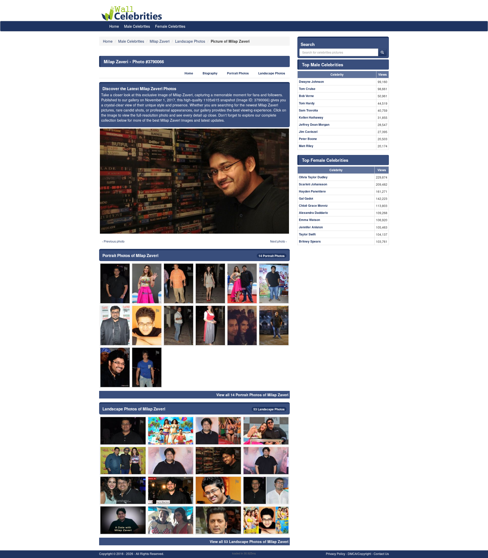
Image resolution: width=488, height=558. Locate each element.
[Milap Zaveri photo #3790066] (218, 460)
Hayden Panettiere (312, 191)
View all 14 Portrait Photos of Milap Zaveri (252, 394)
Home (114, 26)
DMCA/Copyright (359, 553)
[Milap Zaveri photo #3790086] (242, 283)
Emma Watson (309, 219)
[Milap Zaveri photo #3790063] (170, 490)
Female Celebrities (170, 26)
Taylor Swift (307, 234)
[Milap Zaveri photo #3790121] (115, 325)
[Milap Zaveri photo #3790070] (218, 520)
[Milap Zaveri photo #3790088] (178, 283)
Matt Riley (306, 146)
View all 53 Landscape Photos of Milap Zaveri (249, 541)
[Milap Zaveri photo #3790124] (273, 283)
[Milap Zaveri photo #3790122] (115, 367)
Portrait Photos (238, 73)
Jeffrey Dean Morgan (314, 124)
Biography (210, 73)
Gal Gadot (306, 198)
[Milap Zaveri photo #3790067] (218, 430)
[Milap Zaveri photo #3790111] (273, 325)
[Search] (382, 52)
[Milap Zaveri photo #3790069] (123, 490)
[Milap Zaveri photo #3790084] (178, 325)
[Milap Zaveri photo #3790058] (123, 430)
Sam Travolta (308, 110)
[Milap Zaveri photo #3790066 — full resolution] (194, 181)
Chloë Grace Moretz (313, 205)
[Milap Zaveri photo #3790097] (210, 283)
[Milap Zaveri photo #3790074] (123, 460)
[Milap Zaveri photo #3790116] (146, 283)
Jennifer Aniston (311, 227)
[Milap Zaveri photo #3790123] (242, 325)
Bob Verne (306, 95)
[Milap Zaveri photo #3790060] (218, 490)
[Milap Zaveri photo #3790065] (115, 283)
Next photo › (278, 241)
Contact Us (381, 553)
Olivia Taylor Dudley (313, 177)
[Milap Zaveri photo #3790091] (266, 520)
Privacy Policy (335, 553)
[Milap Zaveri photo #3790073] (266, 430)
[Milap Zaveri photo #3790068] (266, 460)
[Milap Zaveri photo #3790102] (170, 430)
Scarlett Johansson (313, 184)
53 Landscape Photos (269, 409)
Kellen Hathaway (311, 117)
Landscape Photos (271, 73)
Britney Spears (310, 241)
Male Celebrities (137, 26)
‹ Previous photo (113, 241)
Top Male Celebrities (322, 64)
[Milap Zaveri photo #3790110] (146, 367)
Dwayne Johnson (311, 81)
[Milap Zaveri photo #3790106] (210, 325)
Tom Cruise (307, 88)
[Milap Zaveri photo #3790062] (170, 520)
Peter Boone (308, 138)
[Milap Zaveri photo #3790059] (170, 460)
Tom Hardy (307, 103)
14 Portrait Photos (271, 255)
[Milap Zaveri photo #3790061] (123, 520)
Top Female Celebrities (325, 160)
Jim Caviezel (308, 131)
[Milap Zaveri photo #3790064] (266, 490)
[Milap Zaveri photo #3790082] (146, 325)
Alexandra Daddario (313, 212)
